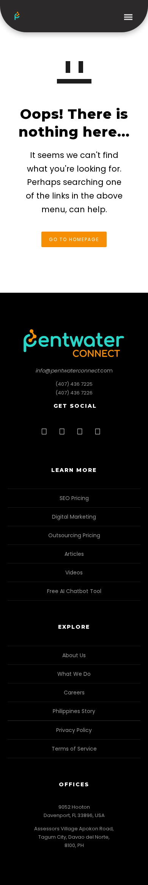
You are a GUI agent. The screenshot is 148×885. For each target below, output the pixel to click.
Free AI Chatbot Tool (74, 591)
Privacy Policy (74, 730)
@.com (74, 370)
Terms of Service (74, 748)
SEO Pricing (74, 498)
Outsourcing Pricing (74, 535)
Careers (74, 692)
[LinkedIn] (64, 434)
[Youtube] (100, 434)
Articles (74, 554)
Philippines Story (74, 711)
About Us (74, 655)
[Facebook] (46, 434)
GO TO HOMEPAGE (74, 239)
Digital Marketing (74, 517)
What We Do (74, 674)
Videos (74, 572)
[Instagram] (82, 434)
